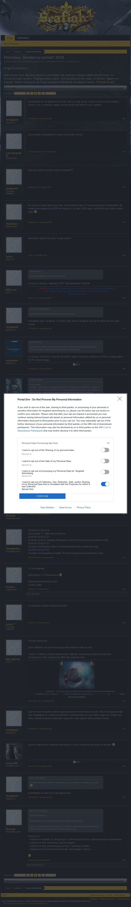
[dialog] (65, 453)
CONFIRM (42, 496)
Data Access (65, 507)
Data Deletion (47, 507)
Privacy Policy (84, 507)
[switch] (105, 450)
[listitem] (65, 443)
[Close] (121, 400)
